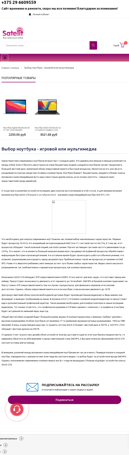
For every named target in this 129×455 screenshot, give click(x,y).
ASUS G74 (66, 299)
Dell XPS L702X (117, 325)
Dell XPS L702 (103, 195)
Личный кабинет (40, 14)
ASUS (25, 243)
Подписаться (64, 399)
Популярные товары (19, 78)
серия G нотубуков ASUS (43, 195)
